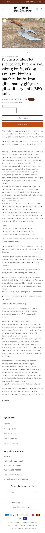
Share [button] (6, 401)
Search (7, 424)
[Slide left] (17, 52)
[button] (2, 9)
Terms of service (17, 528)
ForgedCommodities (21, 522)
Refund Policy (10, 433)
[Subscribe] (35, 492)
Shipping (4, 102)
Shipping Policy (10, 438)
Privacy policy (32, 525)
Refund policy (20, 525)
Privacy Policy (10, 429)
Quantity (5, 106)
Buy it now (22, 124)
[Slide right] (27, 52)
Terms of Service (11, 443)
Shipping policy (30, 528)
